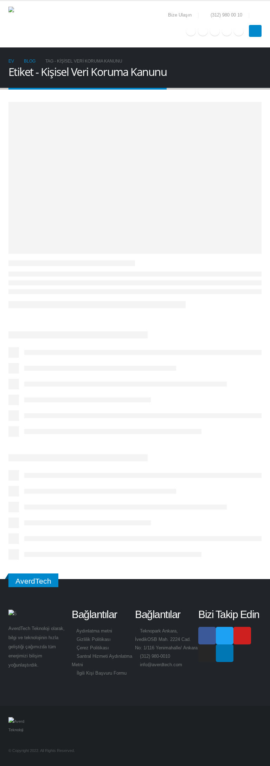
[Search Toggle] (259, 16)
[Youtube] (215, 31)
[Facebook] (191, 31)
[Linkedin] (224, 653)
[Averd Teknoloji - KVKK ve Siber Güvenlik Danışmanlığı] (26, 24)
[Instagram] (227, 31)
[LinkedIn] (239, 31)
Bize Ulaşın (180, 15)
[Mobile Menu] (255, 31)
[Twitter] (203, 31)
